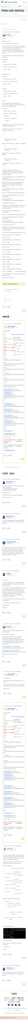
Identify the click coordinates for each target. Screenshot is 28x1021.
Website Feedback (17, 1010)
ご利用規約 (9, 1008)
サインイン (25, 2)
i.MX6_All (10, 289)
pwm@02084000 (19, 334)
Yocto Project (7, 291)
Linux (18, 289)
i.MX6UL (14, 289)
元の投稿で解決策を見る (9, 450)
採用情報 (13, 998)
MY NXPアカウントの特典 (14, 1002)
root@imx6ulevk (8, 389)
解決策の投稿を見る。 (13, 284)
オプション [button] (22, 19)
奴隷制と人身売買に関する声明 (20, 1008)
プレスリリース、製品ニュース (10, 1000)
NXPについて (7, 998)
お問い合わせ (21, 1000)
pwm (9, 300)
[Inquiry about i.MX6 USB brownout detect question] (20, 467)
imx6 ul (5, 300)
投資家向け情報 (20, 998)
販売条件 (13, 1008)
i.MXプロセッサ (5, 6)
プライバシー (4, 1008)
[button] (14, 35)
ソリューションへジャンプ (10, 29)
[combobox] (14, 13)
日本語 (19, 6)
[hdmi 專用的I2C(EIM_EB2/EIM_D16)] (5, 470)
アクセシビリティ (10, 1010)
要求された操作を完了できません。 (9, 1018)
